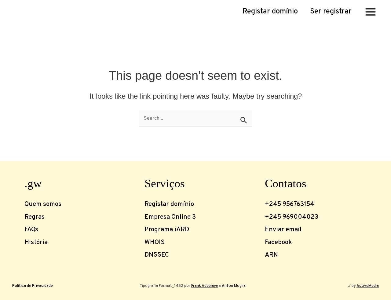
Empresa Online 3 (170, 217)
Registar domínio (169, 204)
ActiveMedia (367, 286)
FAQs (31, 230)
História (36, 243)
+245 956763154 (289, 204)
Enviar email (283, 230)
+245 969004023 (291, 217)
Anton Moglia (234, 286)
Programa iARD (166, 230)
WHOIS (154, 243)
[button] (270, 12)
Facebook (278, 243)
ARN (271, 255)
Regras (34, 217)
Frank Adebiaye (204, 286)
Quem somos (42, 204)
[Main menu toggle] (370, 11)
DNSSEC (156, 255)
